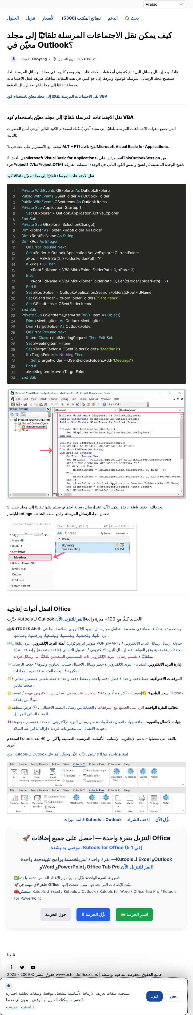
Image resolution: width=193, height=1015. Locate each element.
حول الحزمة (55, 901)
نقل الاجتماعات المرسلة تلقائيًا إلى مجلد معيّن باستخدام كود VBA (57, 96)
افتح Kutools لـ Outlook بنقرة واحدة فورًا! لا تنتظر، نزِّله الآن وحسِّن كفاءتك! (67, 754)
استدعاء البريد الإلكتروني (127, 664)
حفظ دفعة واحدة (135, 678)
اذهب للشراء (138, 806)
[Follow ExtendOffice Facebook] (11, 954)
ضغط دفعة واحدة (74, 678)
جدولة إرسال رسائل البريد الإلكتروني (153, 643)
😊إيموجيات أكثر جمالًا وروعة (123, 693)
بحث (135, 18)
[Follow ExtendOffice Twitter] (22, 954)
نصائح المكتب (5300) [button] (81, 18)
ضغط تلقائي (22, 685)
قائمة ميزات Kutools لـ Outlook (93, 806)
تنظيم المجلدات (25, 670)
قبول (154, 996)
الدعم (113, 18)
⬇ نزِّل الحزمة (93, 901)
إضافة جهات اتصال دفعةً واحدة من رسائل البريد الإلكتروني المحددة (92, 721)
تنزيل (30, 18)
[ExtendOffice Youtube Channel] (33, 954)
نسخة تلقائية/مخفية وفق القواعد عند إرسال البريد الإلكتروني (137, 649)
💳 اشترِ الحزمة (134, 901)
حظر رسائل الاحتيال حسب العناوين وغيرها (70, 664)
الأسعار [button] (48, 18)
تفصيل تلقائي (24, 678)
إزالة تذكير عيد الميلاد (30, 728)
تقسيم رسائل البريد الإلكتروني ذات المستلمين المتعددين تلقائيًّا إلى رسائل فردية (75, 656)
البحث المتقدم (52, 670)
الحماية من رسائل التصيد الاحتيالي (67, 707)
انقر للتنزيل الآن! (137, 854)
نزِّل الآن (162, 806)
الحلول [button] (13, 18)
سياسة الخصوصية (17, 1007)
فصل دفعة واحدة (105, 678)
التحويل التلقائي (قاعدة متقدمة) (61, 649)
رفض (173, 996)
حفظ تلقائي (48, 678)
